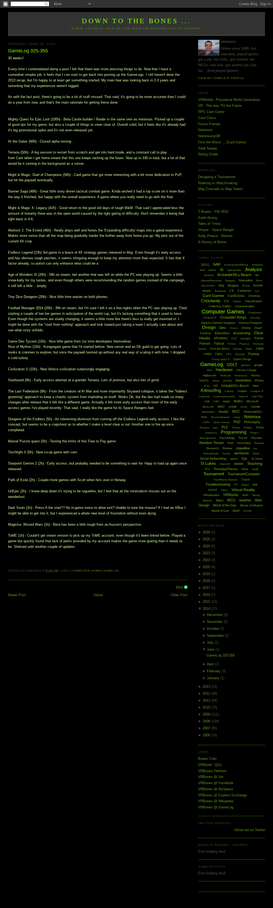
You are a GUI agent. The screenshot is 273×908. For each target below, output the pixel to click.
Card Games (213, 295)
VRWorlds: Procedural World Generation (229, 100)
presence (211, 432)
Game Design (242, 359)
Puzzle (243, 437)
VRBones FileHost (212, 771)
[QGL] (205, 264)
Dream (234, 328)
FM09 (207, 354)
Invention (243, 380)
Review (227, 448)
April (211, 664)
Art (257, 275)
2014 (207, 609)
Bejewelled (245, 280)
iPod (207, 385)
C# (232, 291)
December (215, 615)
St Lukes (208, 463)
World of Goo (220, 510)
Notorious (205, 130)
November (215, 622)
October (213, 629)
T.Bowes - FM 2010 (213, 212)
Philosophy (252, 422)
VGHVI (212, 490)
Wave (219, 500)
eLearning (241, 333)
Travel (245, 479)
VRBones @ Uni (210, 777)
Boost (246, 285)
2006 (207, 735)
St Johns (257, 458)
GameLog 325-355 (28, 50)
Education (222, 333)
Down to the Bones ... (136, 20)
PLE (225, 427)
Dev (222, 327)
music (223, 411)
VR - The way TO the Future (220, 106)
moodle (255, 406)
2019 (207, 574)
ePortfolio (221, 338)
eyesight (245, 338)
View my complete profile (221, 78)
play (215, 427)
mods (243, 406)
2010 (207, 707)
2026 (207, 532)
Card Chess (207, 118)
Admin (212, 270)
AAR (216, 264)
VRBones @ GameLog (215, 807)
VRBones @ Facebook (216, 783)
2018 (207, 581)
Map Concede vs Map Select (220, 189)
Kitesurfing (211, 390)
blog (221, 285)
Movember (208, 411)
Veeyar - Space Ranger (216, 230)
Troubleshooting (218, 484)
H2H (209, 370)
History (255, 375)
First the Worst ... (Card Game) (222, 142)
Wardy (256, 495)
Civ (226, 301)
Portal (259, 427)
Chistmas (254, 295)
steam (238, 464)
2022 (207, 560)
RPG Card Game (211, 112)
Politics (248, 427)
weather (245, 500)
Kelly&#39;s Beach (235, 386)
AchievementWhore (236, 264)
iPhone (259, 380)
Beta (259, 280)
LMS (216, 401)
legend (243, 396)
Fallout (219, 343)
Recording (244, 443)
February (214, 671)
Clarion (237, 301)
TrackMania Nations (225, 479)
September (216, 636)
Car (257, 290)
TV (236, 484)
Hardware (224, 369)
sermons (241, 453)
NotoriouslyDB (209, 136)
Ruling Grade (208, 154)
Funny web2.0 (221, 359)
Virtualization (211, 495)
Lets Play (257, 396)
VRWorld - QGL (210, 765)
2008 (207, 721)
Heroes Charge (246, 370)
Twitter (245, 484)
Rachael (256, 437)
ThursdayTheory (225, 469)
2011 (207, 700)
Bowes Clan (207, 759)
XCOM (247, 510)
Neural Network (220, 417)
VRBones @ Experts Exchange (222, 795)
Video (224, 490)
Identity (227, 380)
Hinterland (241, 375)
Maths (238, 401)
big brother (208, 285)
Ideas (215, 380)
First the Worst (219, 348)
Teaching (254, 463)
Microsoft (252, 401)
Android (209, 275)
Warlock (207, 500)
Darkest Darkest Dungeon (218, 322)
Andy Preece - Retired (215, 236)
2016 (207, 595)
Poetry (236, 427)
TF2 (207, 469)
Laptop (229, 391)
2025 (207, 539)
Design (209, 327)
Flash (249, 348)
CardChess (236, 296)
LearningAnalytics (224, 396)
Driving (246, 327)
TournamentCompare (244, 474)
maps (226, 401)
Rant (230, 443)
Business (220, 290)
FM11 (218, 354)
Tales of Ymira (209, 224)
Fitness (237, 348)
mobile (232, 406)
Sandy (226, 453)
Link (207, 401)
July (210, 642)
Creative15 (209, 317)
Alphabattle (234, 270)
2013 (207, 687)
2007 (207, 728)
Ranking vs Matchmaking (217, 183)
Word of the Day (224, 505)
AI (221, 270)
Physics (204, 427)
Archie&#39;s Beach (234, 275)
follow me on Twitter (249, 830)
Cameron (244, 291)
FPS (228, 354)
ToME (255, 469)
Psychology (227, 437)
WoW (235, 510)
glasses (245, 365)
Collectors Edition (220, 306)
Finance (244, 343)
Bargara (230, 280)
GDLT (232, 364)
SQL (244, 459)
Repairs (259, 443)
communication (244, 306)
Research (212, 448)
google (258, 365)
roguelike (243, 448)
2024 (207, 546)
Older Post (179, 595)
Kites (256, 385)
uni (255, 484)
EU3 (234, 338)
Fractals (240, 354)
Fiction (232, 343)
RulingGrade (211, 453)
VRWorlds (231, 495)
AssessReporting (211, 280)
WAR (245, 495)
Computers (254, 312)
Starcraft (225, 463)
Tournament (213, 473)
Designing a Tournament (216, 177)
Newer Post (17, 595)
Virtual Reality (243, 490)
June (211, 649)
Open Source (221, 422)
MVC (236, 412)
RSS (180, 587)
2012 (207, 693)
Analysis (253, 269)
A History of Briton (212, 242)
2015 (207, 602)
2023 (207, 553)
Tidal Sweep (207, 148)
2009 (207, 714)
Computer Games (87, 570)
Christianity (210, 300)
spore (234, 458)
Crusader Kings (233, 317)
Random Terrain (211, 443)
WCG (231, 500)
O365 (206, 422)
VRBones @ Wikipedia (215, 801)
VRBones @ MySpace (215, 789)
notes (236, 417)
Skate (256, 453)
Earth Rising (207, 218)
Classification (253, 301)
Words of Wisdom (251, 505)
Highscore (209, 375)
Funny (253, 354)
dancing (255, 317)
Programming (233, 432)
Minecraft (208, 406)
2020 (207, 567)
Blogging (233, 285)
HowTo (203, 380)
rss (255, 448)
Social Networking (213, 459)
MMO (221, 406)
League (242, 390)
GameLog (111, 570)
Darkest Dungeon (250, 322)
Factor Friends (209, 124)
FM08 (259, 348)
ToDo (244, 469)
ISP (215, 385)
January (213, 678)
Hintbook (225, 375)
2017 (207, 588)
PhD (237, 422)
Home (98, 595)
